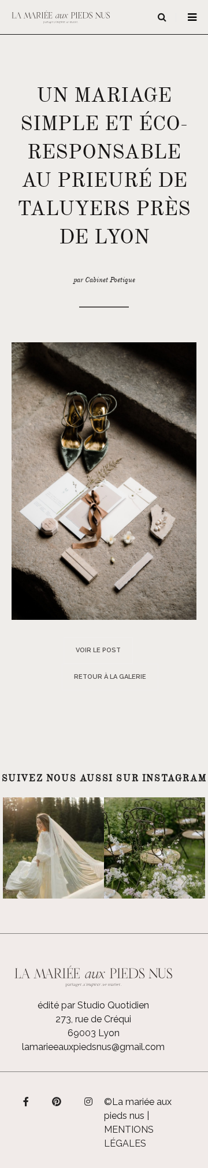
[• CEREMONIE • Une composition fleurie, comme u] (154, 848)
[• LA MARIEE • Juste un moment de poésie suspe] (53, 848)
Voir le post (98, 650)
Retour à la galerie (110, 677)
